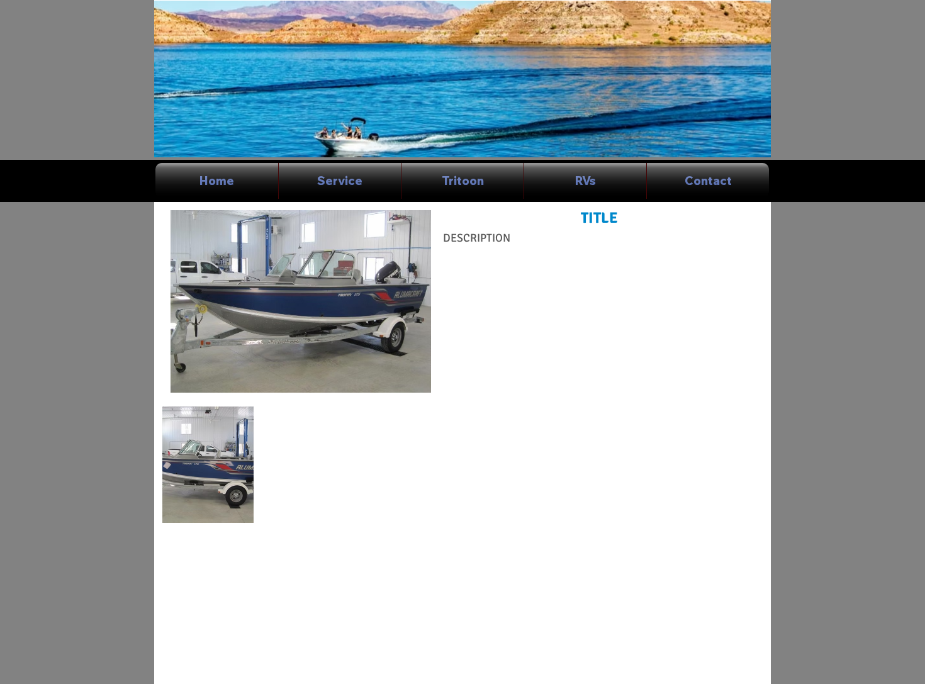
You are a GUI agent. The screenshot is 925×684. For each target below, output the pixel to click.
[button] (208, 464)
